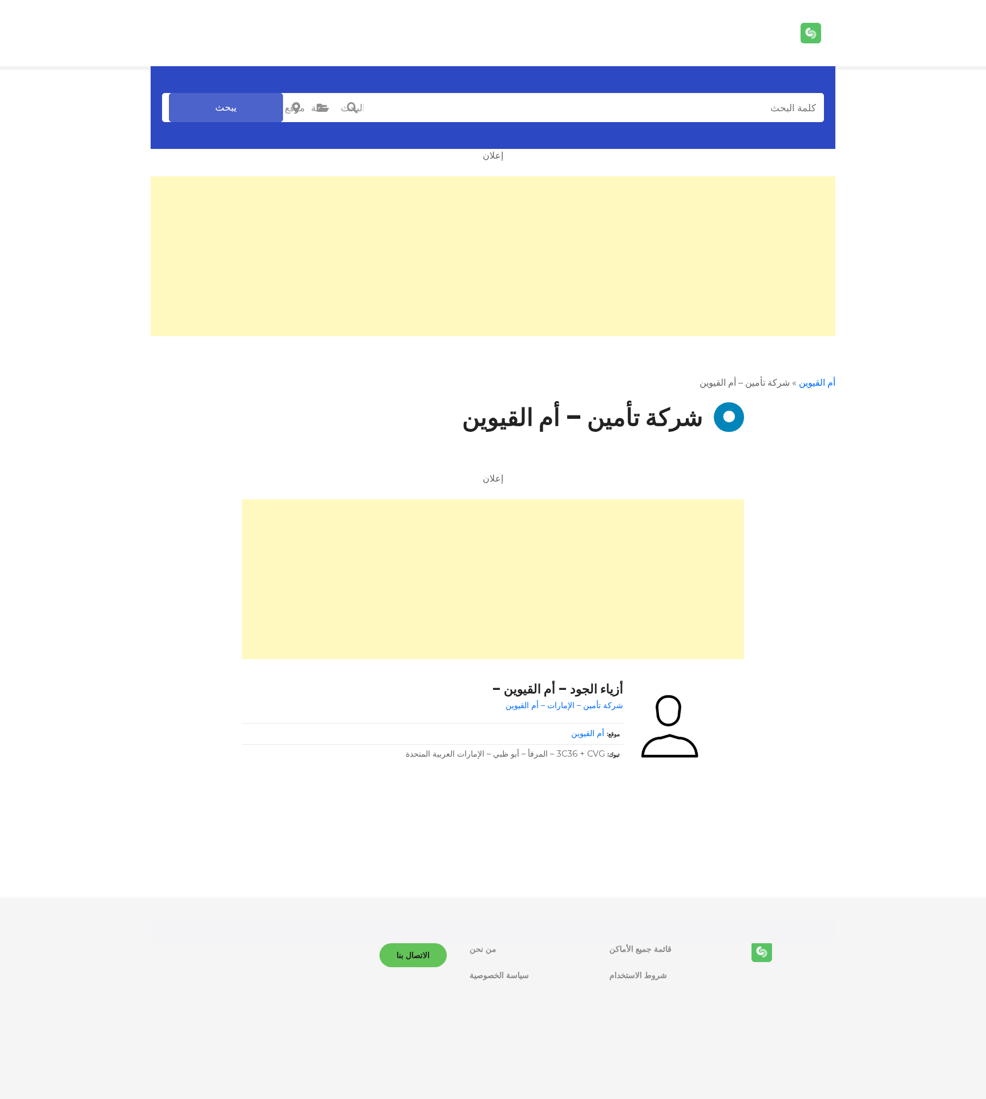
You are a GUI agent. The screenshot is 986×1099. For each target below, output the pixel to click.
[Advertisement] (493, 256)
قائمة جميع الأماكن (640, 949)
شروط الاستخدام (638, 975)
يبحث (226, 107)
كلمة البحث (352, 108)
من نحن (483, 949)
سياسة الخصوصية (499, 975)
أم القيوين (817, 382)
